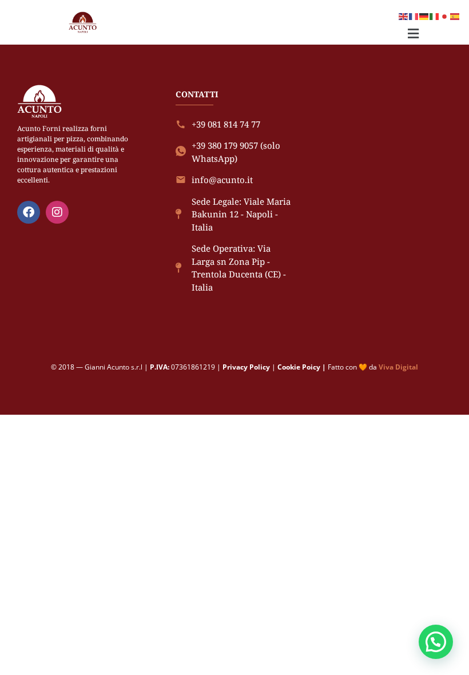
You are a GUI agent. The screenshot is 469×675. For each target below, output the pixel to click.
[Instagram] (57, 212)
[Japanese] (445, 15)
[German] (424, 15)
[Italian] (435, 15)
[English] (404, 15)
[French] (414, 15)
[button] (413, 33)
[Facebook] (28, 212)
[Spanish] (455, 15)
